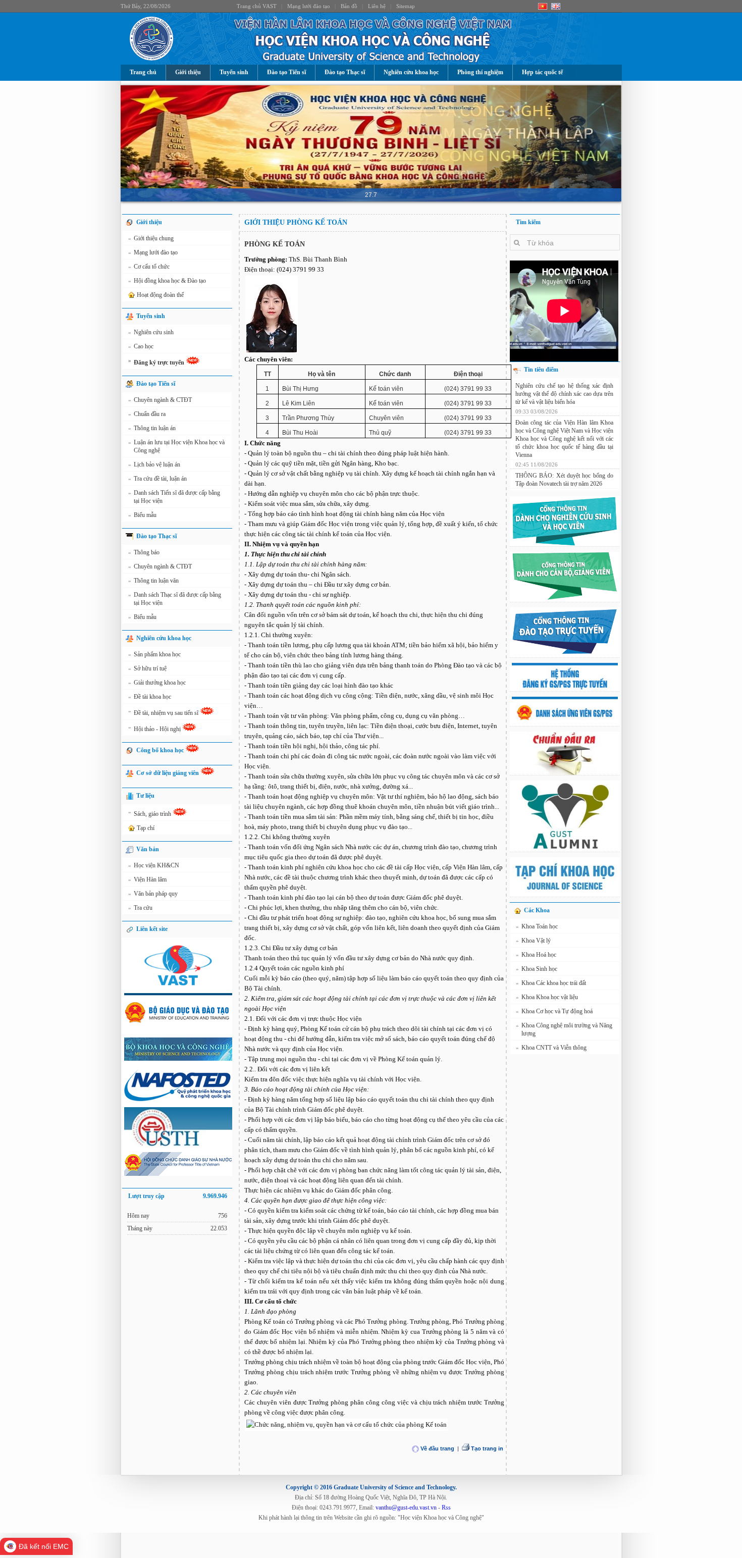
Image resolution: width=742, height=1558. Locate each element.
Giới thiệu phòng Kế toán (295, 222)
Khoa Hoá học (536, 954)
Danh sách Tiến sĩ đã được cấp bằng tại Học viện (174, 496)
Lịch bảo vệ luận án (154, 464)
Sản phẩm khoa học (154, 654)
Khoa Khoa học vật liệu (547, 997)
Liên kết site (152, 928)
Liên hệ (377, 6)
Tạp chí (145, 828)
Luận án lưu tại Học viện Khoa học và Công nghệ (176, 446)
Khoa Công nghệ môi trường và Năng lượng (564, 1029)
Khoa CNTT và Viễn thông (551, 1047)
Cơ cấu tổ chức (149, 266)
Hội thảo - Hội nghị (155, 728)
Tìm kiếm (528, 222)
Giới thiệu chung (151, 238)
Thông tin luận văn (153, 580)
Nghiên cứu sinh (151, 332)
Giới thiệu (188, 72)
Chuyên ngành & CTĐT (160, 399)
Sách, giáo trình (150, 813)
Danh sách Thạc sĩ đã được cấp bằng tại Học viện (174, 598)
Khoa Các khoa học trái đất (551, 982)
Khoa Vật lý (533, 940)
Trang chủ (143, 72)
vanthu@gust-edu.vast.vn (406, 1507)
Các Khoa (537, 910)
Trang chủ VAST (257, 6)
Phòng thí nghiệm (480, 72)
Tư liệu (145, 795)
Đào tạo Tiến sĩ (286, 72)
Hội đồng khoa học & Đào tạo (167, 280)
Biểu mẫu (142, 514)
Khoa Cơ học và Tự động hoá (554, 1011)
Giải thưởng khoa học (157, 682)
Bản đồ (349, 6)
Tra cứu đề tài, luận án (157, 478)
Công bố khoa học (160, 750)
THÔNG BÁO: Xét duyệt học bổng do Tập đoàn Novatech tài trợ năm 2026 (564, 479)
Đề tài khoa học (149, 696)
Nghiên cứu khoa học (411, 72)
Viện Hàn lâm (147, 879)
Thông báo (144, 552)
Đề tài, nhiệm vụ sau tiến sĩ (164, 712)
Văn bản (147, 849)
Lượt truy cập (177, 1196)
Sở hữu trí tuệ (147, 668)
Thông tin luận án (152, 428)
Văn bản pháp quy (153, 893)
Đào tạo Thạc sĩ (345, 72)
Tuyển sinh (234, 72)
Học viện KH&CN (153, 865)
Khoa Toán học (537, 926)
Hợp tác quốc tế (542, 72)
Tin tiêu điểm (541, 369)
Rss (446, 1507)
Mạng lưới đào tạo (308, 6)
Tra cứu (140, 907)
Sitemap (405, 6)
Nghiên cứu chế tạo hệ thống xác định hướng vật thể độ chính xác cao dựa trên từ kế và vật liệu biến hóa (564, 393)
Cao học (140, 346)
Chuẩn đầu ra (147, 414)
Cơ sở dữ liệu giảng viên (168, 772)
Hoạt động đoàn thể (160, 294)
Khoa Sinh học (536, 968)
